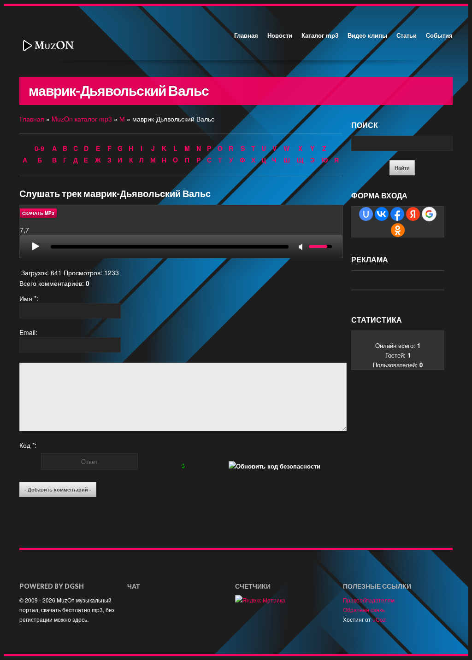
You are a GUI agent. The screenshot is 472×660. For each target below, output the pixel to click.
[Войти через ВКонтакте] (382, 214)
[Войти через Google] (429, 214)
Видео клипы (367, 35)
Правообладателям (369, 600)
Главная (246, 35)
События (439, 35)
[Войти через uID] (366, 214)
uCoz (379, 619)
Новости (279, 35)
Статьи (406, 35)
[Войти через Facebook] (397, 214)
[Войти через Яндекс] (413, 214)
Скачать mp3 (38, 213)
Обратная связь (364, 610)
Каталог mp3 (319, 35)
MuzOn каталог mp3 (82, 118)
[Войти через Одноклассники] (398, 230)
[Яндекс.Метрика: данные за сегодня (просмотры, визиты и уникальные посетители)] (260, 600)
